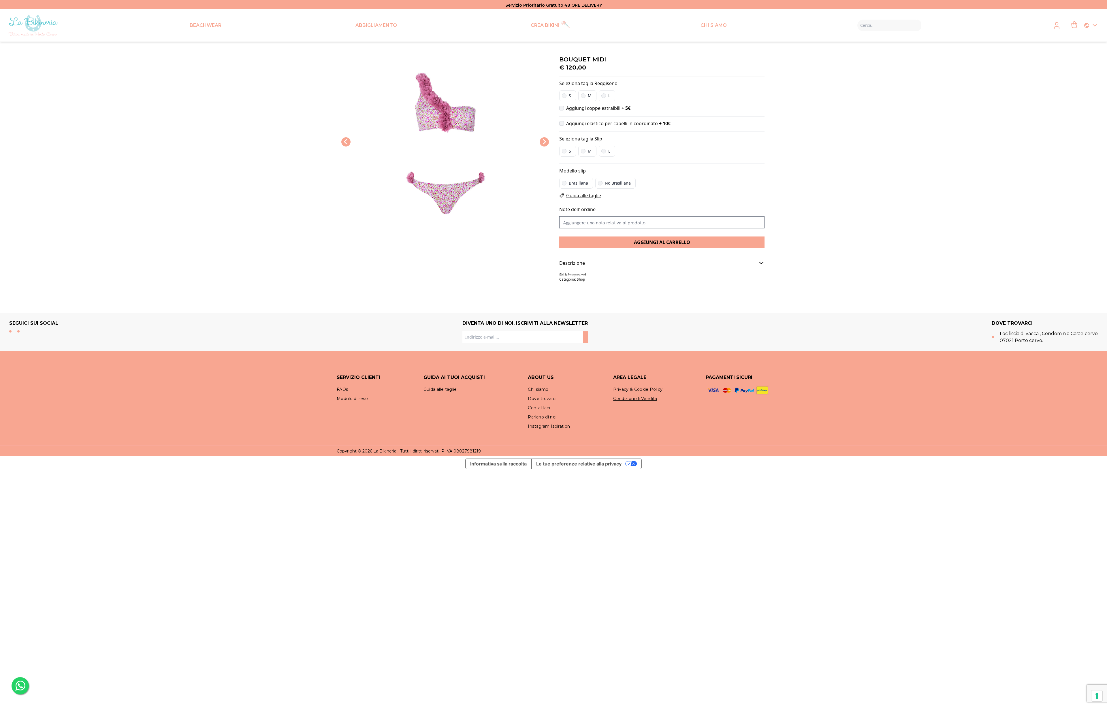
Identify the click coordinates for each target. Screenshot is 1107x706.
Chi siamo (538, 389)
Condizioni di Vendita (635, 398)
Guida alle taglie (583, 195)
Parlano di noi (542, 417)
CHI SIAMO (714, 25)
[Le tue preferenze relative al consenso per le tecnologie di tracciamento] (1096, 695)
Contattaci (539, 407)
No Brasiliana (618, 183)
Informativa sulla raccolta (498, 464)
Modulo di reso (352, 398)
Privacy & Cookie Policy (637, 389)
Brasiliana (578, 183)
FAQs (342, 389)
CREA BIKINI (545, 25)
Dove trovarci (542, 398)
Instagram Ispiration (549, 426)
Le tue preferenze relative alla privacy (579, 464)
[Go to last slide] (346, 142)
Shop (581, 279)
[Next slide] (544, 142)
